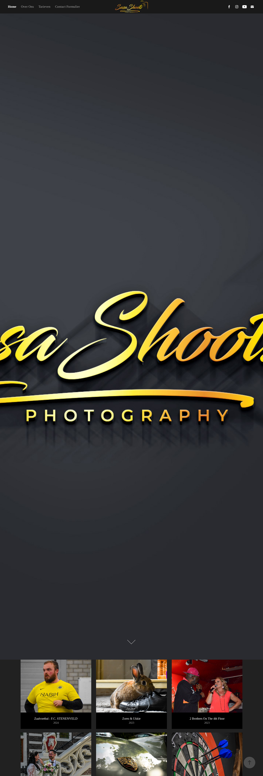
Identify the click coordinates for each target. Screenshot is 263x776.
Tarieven (44, 6)
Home (12, 6)
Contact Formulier (67, 6)
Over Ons (27, 6)
